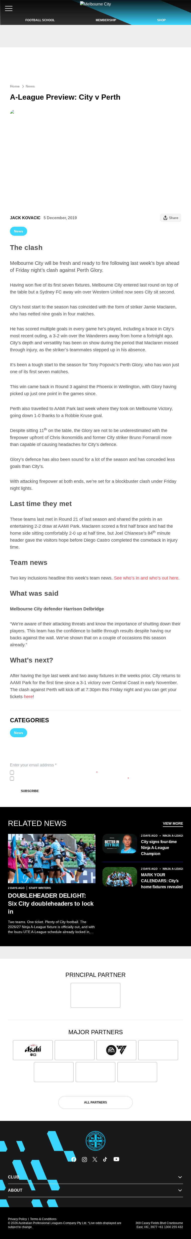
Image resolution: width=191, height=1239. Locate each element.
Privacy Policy (49, 773)
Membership (106, 20)
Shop (161, 20)
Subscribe (30, 791)
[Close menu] (180, 1212)
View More (173, 823)
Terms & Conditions (43, 1219)
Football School (40, 20)
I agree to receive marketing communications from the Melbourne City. (72, 779)
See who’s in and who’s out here (146, 578)
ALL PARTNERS (95, 1102)
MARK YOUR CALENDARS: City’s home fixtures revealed (162, 881)
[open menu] (8, 8)
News (30, 86)
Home (15, 86)
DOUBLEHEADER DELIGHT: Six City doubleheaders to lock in (51, 903)
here (28, 696)
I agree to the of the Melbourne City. (56, 773)
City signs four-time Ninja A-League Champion (159, 848)
